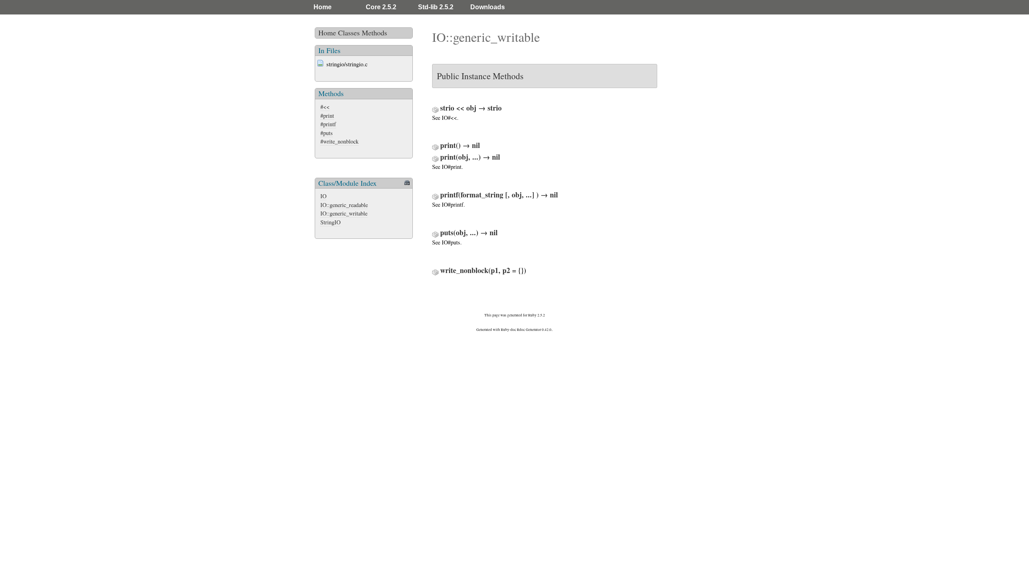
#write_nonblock (339, 141)
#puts (326, 133)
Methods (374, 32)
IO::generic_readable (344, 205)
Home (323, 7)
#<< (325, 107)
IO (323, 196)
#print (327, 115)
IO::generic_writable (343, 213)
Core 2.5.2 (381, 7)
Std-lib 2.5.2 (435, 7)
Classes (349, 32)
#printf (328, 124)
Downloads (487, 7)
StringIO (330, 222)
